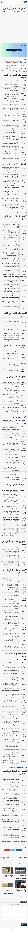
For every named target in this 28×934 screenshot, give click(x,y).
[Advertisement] (14, 27)
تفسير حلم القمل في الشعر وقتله (15, 767)
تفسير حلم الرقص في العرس (22, 858)
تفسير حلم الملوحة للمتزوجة (5, 858)
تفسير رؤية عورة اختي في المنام (16, 417)
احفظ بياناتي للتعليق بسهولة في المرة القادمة (16, 922)
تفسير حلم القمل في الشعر (17, 213)
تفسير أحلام (2, 11)
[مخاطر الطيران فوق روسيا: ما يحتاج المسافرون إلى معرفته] (20, 870)
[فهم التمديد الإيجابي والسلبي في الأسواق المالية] (20, 884)
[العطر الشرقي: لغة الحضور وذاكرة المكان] (7, 870)
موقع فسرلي (18, 71)
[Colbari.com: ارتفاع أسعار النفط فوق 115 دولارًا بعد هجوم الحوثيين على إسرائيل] (7, 884)
